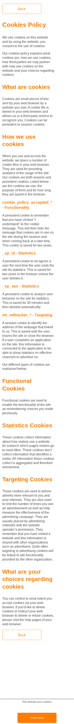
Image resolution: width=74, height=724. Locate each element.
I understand (37, 717)
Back (21, 9)
